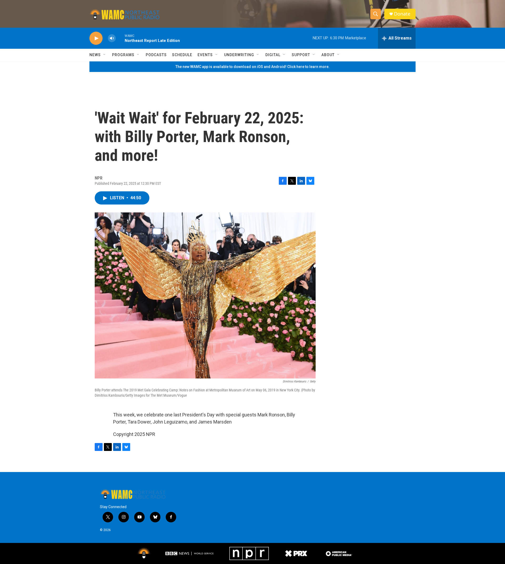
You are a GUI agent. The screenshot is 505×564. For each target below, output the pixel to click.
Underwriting (239, 55)
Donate (402, 14)
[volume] (111, 38)
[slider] (120, 38)
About (328, 55)
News (95, 55)
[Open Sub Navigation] (105, 55)
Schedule (182, 55)
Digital (272, 55)
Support (301, 55)
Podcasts (156, 55)
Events (205, 55)
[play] (96, 38)
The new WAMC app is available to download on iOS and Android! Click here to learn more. (252, 67)
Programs (123, 55)
